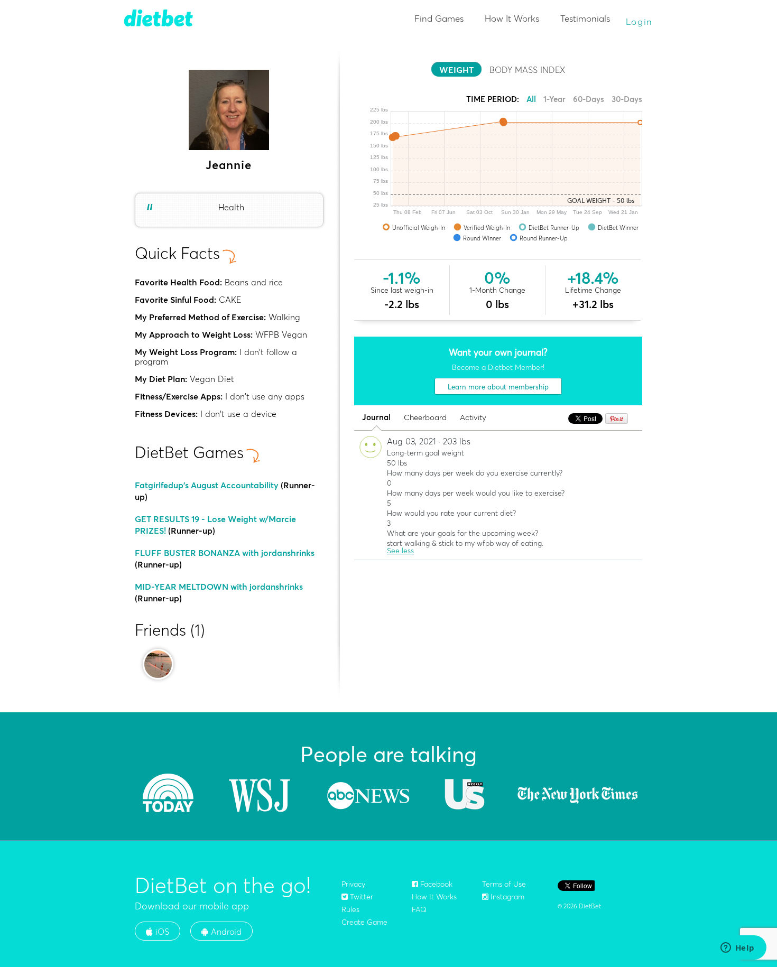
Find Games (439, 18)
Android (225, 931)
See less (400, 550)
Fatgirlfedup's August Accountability (207, 485)
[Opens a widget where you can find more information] (737, 948)
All (531, 99)
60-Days (588, 99)
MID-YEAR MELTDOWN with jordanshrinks (219, 586)
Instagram (506, 896)
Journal (376, 417)
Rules (350, 909)
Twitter (360, 896)
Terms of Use (504, 884)
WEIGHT (456, 69)
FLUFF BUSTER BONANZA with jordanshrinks (224, 552)
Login (639, 21)
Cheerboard (425, 417)
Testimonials (585, 18)
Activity (473, 417)
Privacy (353, 884)
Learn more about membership (498, 387)
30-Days (627, 99)
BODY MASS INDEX (527, 69)
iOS (161, 931)
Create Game (364, 922)
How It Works (512, 18)
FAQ (419, 909)
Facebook (435, 884)
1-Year (554, 99)
